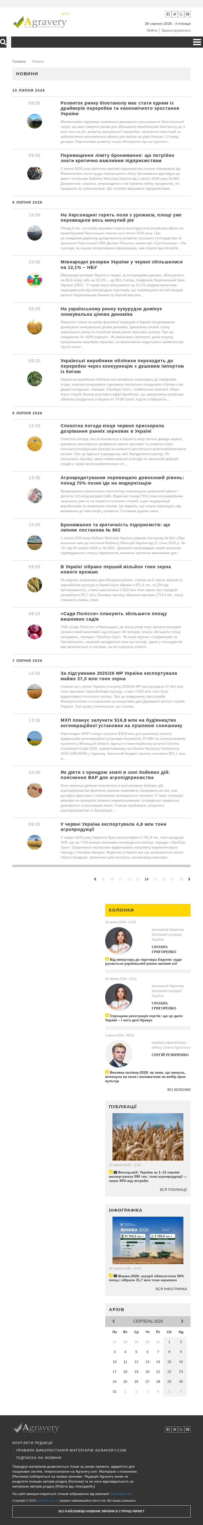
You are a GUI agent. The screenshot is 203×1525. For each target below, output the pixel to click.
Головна (19, 61)
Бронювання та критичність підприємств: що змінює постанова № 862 (115, 527)
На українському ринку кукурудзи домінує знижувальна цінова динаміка (111, 311)
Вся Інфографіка (171, 1289)
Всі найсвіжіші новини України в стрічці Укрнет (101, 1511)
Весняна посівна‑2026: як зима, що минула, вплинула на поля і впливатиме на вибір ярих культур (145, 1076)
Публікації (123, 1106)
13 (138, 879)
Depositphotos (121, 1494)
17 (173, 879)
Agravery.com (46, 1500)
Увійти (152, 30)
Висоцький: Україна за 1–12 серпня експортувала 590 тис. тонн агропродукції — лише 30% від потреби (148, 1176)
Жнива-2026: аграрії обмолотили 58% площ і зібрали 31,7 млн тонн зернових (146, 1278)
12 (129, 879)
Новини (27, 73)
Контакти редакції (32, 1443)
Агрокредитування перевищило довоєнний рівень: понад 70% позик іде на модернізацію (122, 480)
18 (181, 879)
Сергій (170, 1055)
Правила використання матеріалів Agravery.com (71, 1450)
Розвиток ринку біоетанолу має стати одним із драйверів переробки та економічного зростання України (120, 108)
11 (120, 879)
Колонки (121, 910)
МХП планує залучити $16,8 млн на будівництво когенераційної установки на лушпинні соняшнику (121, 723)
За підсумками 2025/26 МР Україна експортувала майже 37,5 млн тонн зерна (119, 676)
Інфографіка (125, 1210)
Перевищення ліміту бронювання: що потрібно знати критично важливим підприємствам (118, 158)
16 (164, 879)
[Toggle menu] (197, 42)
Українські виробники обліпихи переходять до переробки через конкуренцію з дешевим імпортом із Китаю (122, 366)
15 (155, 879)
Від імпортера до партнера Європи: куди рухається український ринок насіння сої (143, 962)
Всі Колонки (179, 1090)
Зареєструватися (176, 30)
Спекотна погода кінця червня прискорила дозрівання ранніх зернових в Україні (112, 428)
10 (112, 879)
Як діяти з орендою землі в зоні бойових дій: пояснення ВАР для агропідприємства (115, 775)
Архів (117, 1309)
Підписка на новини (38, 1458)
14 (147, 879)
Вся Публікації (173, 1190)
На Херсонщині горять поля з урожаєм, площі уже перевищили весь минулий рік (121, 218)
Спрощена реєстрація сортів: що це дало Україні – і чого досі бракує (144, 1018)
